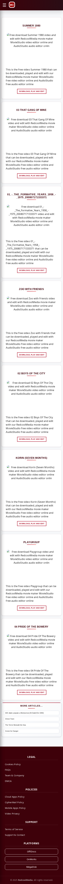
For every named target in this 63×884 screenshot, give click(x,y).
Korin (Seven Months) (31, 458)
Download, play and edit (31, 91)
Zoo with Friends (31, 289)
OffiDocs (31, 851)
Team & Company (14, 775)
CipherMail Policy (14, 802)
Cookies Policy (13, 764)
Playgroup (31, 542)
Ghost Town (9, 719)
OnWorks (31, 859)
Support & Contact (15, 834)
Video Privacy (12, 813)
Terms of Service (14, 829)
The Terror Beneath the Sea (15, 725)
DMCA (8, 780)
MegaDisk (31, 866)
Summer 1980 (31, 25)
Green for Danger (11, 731)
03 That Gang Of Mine (31, 110)
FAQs (8, 769)
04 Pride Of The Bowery (31, 626)
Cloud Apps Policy (14, 796)
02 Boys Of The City (31, 373)
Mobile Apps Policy (15, 807)
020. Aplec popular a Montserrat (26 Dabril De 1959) (24, 713)
